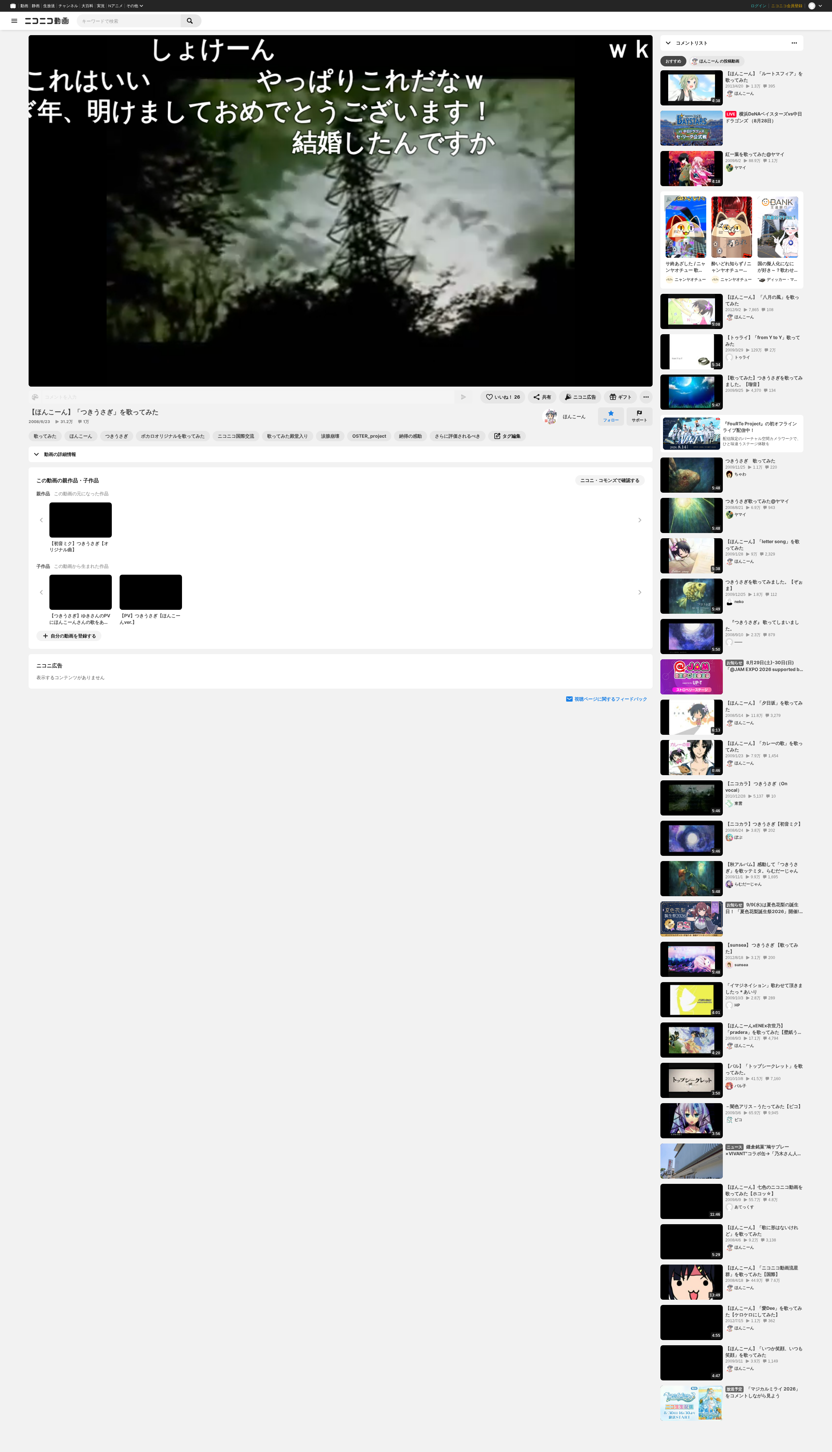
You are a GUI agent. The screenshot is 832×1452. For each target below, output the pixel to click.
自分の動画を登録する (73, 635)
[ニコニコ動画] (47, 21)
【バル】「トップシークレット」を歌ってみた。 (764, 1069)
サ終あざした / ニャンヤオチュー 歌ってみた (686, 267)
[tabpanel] (731, 745)
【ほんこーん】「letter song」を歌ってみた (762, 545)
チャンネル (68, 6)
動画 (24, 6)
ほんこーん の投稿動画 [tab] (719, 61)
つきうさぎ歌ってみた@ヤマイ (757, 501)
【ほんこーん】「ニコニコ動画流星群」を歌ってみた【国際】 (761, 1271)
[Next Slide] (639, 696)
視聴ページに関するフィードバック (611, 758)
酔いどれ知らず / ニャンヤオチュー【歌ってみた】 (731, 267)
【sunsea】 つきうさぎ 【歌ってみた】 (761, 948)
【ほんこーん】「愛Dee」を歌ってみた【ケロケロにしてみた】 (763, 1311)
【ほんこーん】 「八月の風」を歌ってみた (762, 300)
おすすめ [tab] (673, 61)
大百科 (87, 6)
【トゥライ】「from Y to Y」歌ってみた (762, 341)
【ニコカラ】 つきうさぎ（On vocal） (756, 787)
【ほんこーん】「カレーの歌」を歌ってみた (764, 746)
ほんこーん (574, 416)
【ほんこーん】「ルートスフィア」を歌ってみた (764, 77)
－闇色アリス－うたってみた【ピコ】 (764, 1106)
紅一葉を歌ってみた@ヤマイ (755, 154)
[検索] (191, 20)
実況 (101, 6)
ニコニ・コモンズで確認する (610, 480)
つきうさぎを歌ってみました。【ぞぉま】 (764, 585)
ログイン (758, 6)
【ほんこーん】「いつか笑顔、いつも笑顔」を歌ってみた (764, 1352)
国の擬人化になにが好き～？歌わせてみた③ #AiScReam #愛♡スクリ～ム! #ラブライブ (777, 267)
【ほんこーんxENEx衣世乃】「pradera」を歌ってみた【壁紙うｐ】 (761, 1029)
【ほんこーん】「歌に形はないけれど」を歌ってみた (761, 1231)
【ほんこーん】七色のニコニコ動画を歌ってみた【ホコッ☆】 (764, 1190)
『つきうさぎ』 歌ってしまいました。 (762, 625)
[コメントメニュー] (794, 42)
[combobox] (129, 20)
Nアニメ (115, 6)
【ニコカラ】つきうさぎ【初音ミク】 (764, 824)
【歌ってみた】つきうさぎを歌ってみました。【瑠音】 (764, 381)
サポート (639, 420)
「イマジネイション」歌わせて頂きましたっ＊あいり (764, 988)
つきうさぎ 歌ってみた (750, 460)
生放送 (49, 6)
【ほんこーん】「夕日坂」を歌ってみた (764, 706)
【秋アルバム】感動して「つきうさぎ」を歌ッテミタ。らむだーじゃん (761, 867)
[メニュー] (646, 397)
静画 (36, 6)
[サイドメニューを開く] (14, 20)
